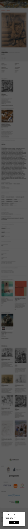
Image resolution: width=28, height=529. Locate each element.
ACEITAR (14, 522)
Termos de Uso (9, 518)
